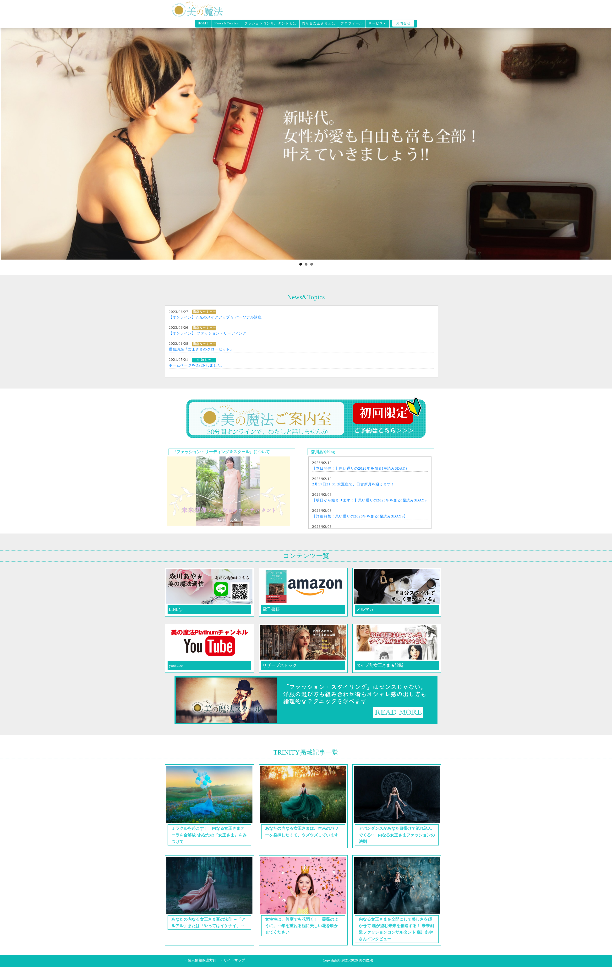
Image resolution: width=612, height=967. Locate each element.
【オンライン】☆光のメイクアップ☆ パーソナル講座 (215, 317)
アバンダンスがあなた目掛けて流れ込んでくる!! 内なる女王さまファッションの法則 (397, 835)
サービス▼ (377, 23)
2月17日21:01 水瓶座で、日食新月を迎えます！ (353, 484)
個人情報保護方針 (202, 960)
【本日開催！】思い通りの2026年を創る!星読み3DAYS (360, 468)
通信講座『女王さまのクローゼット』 (201, 349)
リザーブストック (279, 665)
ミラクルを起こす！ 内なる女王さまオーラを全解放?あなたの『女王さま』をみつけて (209, 835)
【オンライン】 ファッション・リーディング (207, 333)
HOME (203, 23)
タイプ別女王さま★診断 (380, 665)
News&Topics (226, 23)
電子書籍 (271, 609)
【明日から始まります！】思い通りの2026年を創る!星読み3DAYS (369, 500)
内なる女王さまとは (318, 23)
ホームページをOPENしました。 (197, 365)
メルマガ (364, 609)
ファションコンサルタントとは (271, 23)
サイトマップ (234, 960)
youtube (176, 665)
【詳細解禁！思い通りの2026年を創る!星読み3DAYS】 (360, 516)
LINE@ (176, 609)
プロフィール (352, 23)
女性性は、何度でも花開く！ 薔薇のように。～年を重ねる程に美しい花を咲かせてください (301, 925)
